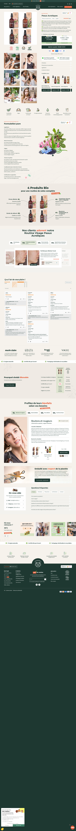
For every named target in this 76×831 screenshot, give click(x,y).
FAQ (51, 573)
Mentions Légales (9, 590)
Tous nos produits (7, 573)
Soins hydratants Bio (8, 583)
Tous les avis (18, 582)
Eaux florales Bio (7, 581)
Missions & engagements (18, 573)
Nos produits (7, 6)
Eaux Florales (26, 6)
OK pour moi (18, 825)
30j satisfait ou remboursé (17, 3)
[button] (66, 18)
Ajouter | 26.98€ (46, 90)
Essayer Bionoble (10, 385)
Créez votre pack (68, 6)
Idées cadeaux (60, 6)
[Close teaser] (69, 824)
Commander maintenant (42, 480)
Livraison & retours (54, 577)
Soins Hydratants (51, 6)
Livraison (61, 492)
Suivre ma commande (55, 579)
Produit (33, 492)
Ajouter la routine (64, 452)
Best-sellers (6, 575)
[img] (15, 295)
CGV (4, 590)
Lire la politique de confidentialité (7, 821)
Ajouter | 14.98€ (65, 90)
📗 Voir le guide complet (63, 421)
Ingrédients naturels (20, 576)
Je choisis (7, 825)
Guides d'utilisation (20, 580)
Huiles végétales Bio (8, 579)
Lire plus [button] (30, 311)
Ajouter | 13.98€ (55, 90)
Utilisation (40, 492)
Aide (10, 3)
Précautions (47, 492)
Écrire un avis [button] (68, 282)
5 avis (6, 283)
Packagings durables (20, 578)
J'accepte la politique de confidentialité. (38, 581)
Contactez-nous (54, 575)
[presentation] (42, 80)
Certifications (54, 492)
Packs (6, 577)
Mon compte (53, 581)
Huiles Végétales (16, 6)
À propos (6, 3)
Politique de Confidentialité (17, 590)
